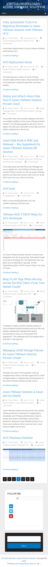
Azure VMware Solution (12, 41)
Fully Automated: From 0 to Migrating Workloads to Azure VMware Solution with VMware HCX (23, 27)
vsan (27, 365)
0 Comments (11, 114)
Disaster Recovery (25, 159)
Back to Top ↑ (35, 564)
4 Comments (32, 162)
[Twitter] (11, 511)
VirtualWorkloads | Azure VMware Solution (24, 5)
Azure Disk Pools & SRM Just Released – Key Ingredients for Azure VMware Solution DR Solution (21, 146)
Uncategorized (9, 196)
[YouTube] (11, 516)
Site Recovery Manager (12, 162)
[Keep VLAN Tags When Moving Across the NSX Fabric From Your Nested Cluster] (24, 311)
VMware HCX (28, 41)
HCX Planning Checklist (18, 438)
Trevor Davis (13, 38)
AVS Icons (9, 188)
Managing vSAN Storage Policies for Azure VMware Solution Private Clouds (23, 354)
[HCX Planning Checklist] (24, 455)
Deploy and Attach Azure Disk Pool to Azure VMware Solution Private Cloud (22, 99)
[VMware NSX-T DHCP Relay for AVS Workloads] (24, 240)
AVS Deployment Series (17, 62)
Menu (4, 13)
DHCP (20, 225)
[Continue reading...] (11, 56)
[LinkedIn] (11, 506)
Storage (38, 111)
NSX (25, 225)
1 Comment (39, 445)
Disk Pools (37, 159)
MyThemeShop (22, 564)
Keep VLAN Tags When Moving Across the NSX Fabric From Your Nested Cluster (24, 282)
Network (26, 69)
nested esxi (22, 294)
